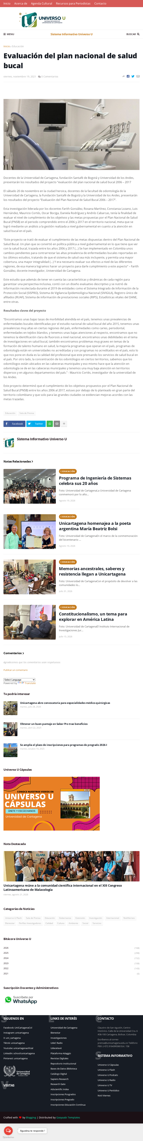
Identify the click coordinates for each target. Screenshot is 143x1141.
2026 (71, 948)
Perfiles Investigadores (30, 923)
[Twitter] (132, 76)
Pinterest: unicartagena (15, 1058)
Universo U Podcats (108, 1075)
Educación (18, 46)
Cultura (60, 923)
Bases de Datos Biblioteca (64, 1068)
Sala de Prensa (27, 413)
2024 (71, 958)
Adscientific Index (60, 1089)
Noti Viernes (104, 1095)
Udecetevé (56, 1048)
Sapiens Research (60, 1079)
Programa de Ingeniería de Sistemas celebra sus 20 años (95, 480)
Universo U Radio (106, 1080)
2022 (71, 968)
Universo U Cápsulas (108, 1064)
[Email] (138, 76)
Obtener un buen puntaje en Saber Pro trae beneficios (53, 724)
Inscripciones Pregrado (62, 1099)
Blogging (31, 1117)
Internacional (112, 918)
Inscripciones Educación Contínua (68, 1104)
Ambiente (73, 923)
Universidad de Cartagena (64, 1027)
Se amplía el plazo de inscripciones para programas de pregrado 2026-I (63, 745)
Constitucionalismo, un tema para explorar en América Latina (93, 616)
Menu (10, 34)
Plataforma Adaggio (61, 1053)
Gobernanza (65, 918)
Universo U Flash (13, 918)
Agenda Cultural (41, 3)
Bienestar (10, 923)
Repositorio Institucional (63, 1063)
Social (85, 923)
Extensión (80, 918)
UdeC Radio (57, 1042)
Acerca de (20, 3)
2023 (71, 963)
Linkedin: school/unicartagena (19, 1053)
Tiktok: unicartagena (14, 1042)
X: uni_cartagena (12, 1037)
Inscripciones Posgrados (63, 1094)
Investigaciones (59, 1037)
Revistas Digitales (59, 1058)
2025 (71, 953)
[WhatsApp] (50, 424)
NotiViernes (129, 918)
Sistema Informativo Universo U (71, 34)
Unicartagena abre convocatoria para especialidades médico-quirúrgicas (65, 703)
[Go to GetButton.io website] (8, 1137)
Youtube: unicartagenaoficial (18, 1048)
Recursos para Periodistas (73, 3)
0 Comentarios (49, 76)
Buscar (131, 34)
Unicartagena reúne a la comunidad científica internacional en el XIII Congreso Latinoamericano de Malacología (62, 888)
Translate (30, 683)
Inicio (6, 3)
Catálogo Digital (59, 1073)
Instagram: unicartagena (16, 1032)
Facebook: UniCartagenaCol (17, 1027)
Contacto (100, 3)
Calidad (49, 923)
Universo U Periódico (108, 1090)
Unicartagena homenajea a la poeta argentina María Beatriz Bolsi (95, 525)
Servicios (97, 923)
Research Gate (58, 1084)
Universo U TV (105, 1085)
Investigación (95, 918)
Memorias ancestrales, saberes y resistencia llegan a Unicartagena (92, 571)
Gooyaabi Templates (68, 1117)
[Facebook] (128, 76)
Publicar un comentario (15, 670)
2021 (71, 973)
